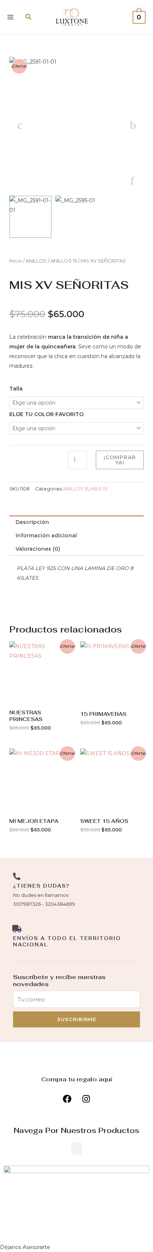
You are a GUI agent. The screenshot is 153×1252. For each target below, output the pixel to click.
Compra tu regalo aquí (76, 1079)
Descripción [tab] (32, 522)
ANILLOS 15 (64, 261)
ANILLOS (36, 261)
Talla (16, 388)
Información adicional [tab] (46, 535)
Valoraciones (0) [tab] (38, 548)
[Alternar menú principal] (10, 17)
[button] (28, 17)
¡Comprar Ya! (120, 460)
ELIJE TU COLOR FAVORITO (46, 414)
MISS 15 (99, 489)
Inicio (15, 261)
